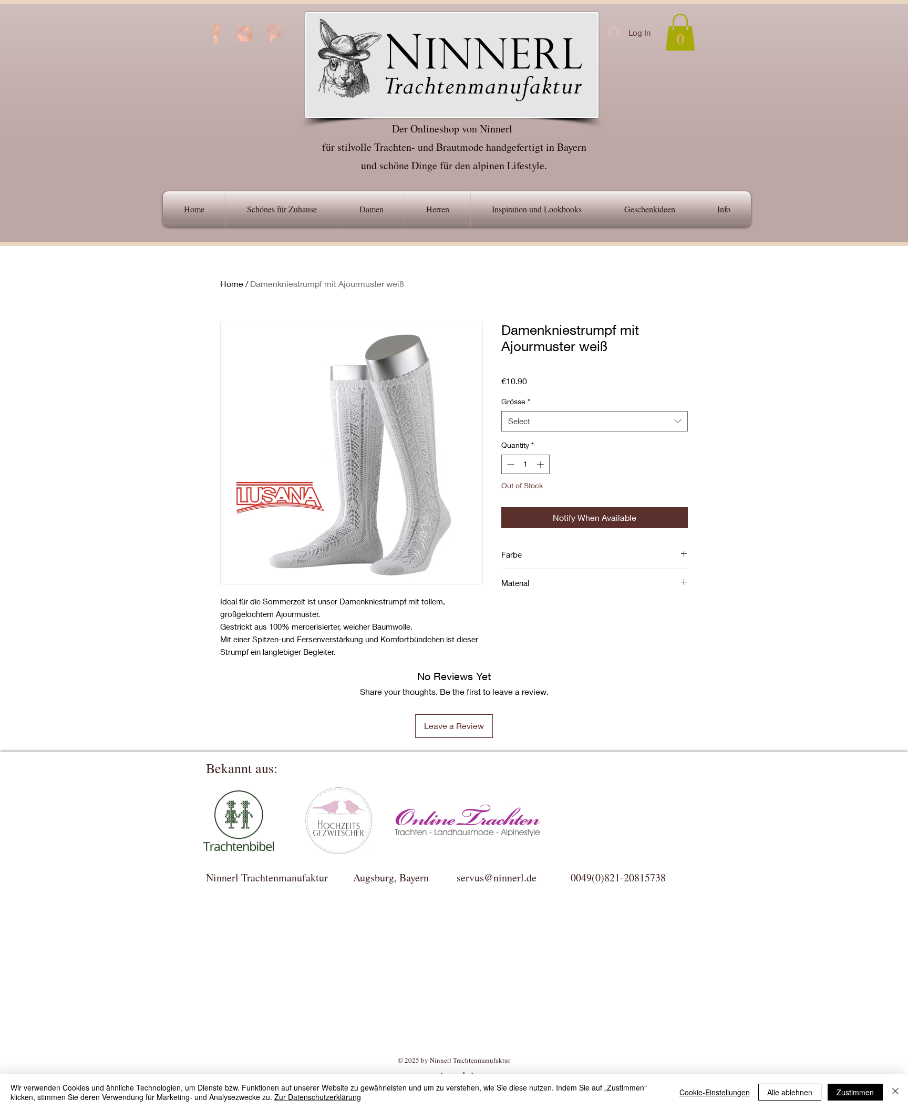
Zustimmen (855, 1092)
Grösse (515, 401)
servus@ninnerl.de (496, 877)
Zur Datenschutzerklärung (317, 1097)
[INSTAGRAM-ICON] (245, 33)
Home (231, 284)
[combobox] (594, 421)
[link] (680, 32)
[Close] (895, 1092)
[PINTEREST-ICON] (274, 33)
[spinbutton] (525, 464)
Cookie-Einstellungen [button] (714, 1092)
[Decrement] (509, 464)
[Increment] (541, 464)
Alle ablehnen (789, 1092)
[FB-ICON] (216, 33)
